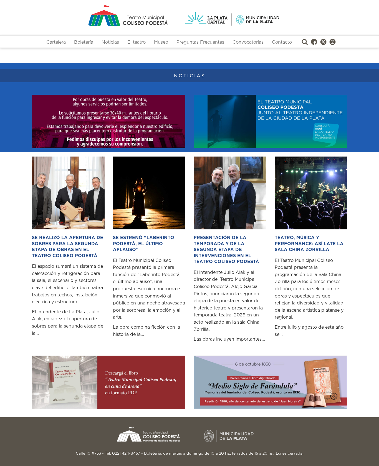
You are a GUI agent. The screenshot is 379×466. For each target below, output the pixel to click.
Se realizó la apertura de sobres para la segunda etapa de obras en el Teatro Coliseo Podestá (67, 247)
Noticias (110, 42)
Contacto (282, 42)
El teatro (136, 42)
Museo (161, 42)
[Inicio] (106, 15)
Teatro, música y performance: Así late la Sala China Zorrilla (309, 244)
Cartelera (56, 42)
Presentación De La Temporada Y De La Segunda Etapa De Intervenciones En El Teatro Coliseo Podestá (226, 250)
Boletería (83, 42)
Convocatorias (248, 42)
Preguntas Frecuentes (200, 42)
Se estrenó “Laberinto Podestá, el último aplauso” (143, 244)
